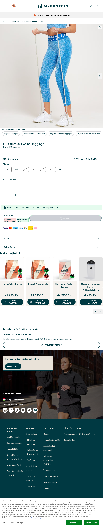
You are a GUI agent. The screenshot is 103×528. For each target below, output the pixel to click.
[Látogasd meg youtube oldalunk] (23, 410)
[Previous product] (95, 311)
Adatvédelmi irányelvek (49, 448)
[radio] (7, 169)
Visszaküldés (12, 449)
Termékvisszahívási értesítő (15, 473)
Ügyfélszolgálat (13, 437)
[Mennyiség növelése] (15, 195)
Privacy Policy (36, 518)
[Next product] (100, 311)
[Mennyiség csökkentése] (6, 195)
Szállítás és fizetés (15, 465)
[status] (11, 195)
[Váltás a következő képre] (100, 76)
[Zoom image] (100, 27)
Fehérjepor (31, 460)
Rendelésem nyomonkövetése (14, 457)
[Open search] (14, 6)
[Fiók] (91, 6)
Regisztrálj (13, 366)
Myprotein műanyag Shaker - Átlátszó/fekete (91, 287)
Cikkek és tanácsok (30, 442)
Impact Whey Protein (12, 284)
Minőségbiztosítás (51, 440)
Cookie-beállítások (12, 394)
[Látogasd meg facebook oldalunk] (11, 410)
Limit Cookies (91, 523)
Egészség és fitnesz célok (32, 452)
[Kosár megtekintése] (98, 6)
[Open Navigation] (5, 6)
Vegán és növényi (30, 478)
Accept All (74, 523)
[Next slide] (102, 287)
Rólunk (46, 434)
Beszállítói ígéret (50, 482)
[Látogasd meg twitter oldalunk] (29, 410)
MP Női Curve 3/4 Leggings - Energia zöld (26, 21)
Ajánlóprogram (80, 434)
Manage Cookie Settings (13, 523)
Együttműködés (50, 476)
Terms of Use (49, 518)
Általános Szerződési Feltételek (48, 460)
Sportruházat (32, 434)
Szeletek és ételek (31, 468)
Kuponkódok (69, 440)
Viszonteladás (49, 470)
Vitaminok (30, 486)
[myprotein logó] (53, 6)
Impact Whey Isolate (38, 284)
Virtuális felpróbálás (87, 159)
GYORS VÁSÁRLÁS (14, 302)
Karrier (46, 488)
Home (5, 21)
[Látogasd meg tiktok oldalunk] (17, 410)
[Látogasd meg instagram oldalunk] (5, 410)
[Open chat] (35, 410)
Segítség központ (14, 443)
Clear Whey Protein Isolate (64, 285)
